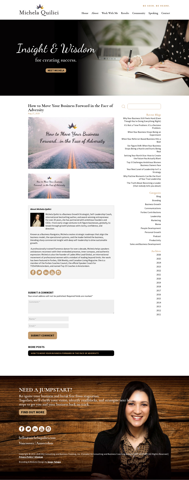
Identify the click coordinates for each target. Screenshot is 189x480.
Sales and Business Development (145, 244)
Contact (165, 13)
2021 (158, 274)
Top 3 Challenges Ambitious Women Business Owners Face (144, 164)
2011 (158, 314)
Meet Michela (56, 70)
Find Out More (32, 412)
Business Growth (153, 204)
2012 (158, 310)
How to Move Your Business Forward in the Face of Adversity (65, 353)
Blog (158, 196)
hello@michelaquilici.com (37, 438)
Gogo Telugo (54, 461)
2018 (158, 286)
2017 (158, 290)
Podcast (157, 236)
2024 (158, 262)
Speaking (153, 13)
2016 (158, 294)
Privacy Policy (26, 456)
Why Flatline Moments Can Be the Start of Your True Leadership (142, 177)
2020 (158, 278)
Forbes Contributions (151, 212)
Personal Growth (153, 232)
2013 (158, 306)
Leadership (156, 216)
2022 (158, 270)
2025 (158, 258)
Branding (156, 200)
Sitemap (38, 456)
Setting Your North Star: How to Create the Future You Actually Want (142, 157)
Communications (153, 208)
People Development (151, 228)
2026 (158, 254)
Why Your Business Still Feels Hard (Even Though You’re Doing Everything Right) (142, 120)
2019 (158, 282)
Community (138, 13)
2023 (158, 266)
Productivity (155, 240)
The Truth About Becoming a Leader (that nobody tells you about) (144, 184)
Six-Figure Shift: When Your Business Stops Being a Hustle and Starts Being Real (143, 148)
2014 (158, 302)
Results (125, 13)
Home (85, 13)
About (95, 13)
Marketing (156, 220)
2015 (158, 298)
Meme (158, 224)
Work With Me (110, 13)
